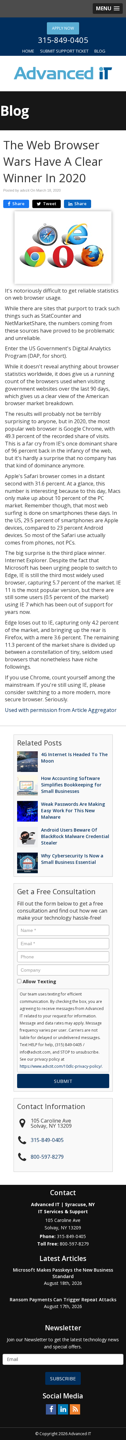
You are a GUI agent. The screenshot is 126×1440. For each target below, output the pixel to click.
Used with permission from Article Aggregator (61, 710)
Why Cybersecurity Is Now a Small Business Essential (72, 859)
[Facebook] (51, 1409)
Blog (99, 51)
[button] (108, 8)
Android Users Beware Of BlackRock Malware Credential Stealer (75, 836)
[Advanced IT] (63, 72)
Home (28, 51)
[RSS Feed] (75, 1409)
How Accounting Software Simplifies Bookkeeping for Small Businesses (71, 784)
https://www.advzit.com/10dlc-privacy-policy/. (61, 1066)
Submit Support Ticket (64, 51)
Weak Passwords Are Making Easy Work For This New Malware (73, 810)
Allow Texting (39, 981)
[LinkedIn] (63, 1409)
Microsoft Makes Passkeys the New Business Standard (63, 1273)
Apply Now (63, 28)
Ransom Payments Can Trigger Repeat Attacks (63, 1299)
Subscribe (63, 1378)
